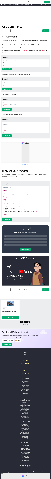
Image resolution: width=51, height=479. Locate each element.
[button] (29, 2)
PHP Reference (25, 412)
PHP (37, 4)
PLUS (25, 357)
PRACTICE (25, 370)
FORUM (20, 469)
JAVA (32, 4)
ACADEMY (29, 469)
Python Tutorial (25, 388)
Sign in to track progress (25, 290)
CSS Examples (25, 425)
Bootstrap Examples (24, 433)
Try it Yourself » (6, 69)
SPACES (25, 360)
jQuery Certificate (25, 455)
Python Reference (25, 408)
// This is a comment (11, 239)
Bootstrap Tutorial (25, 390)
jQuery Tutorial (25, 396)
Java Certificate (25, 456)
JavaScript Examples (25, 426)
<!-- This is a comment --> (13, 236)
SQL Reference (25, 406)
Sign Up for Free (7, 344)
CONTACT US (25, 373)
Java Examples (25, 436)
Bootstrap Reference (25, 410)
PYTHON (27, 4)
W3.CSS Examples (25, 432)
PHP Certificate (25, 453)
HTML (5, 4)
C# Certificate (26, 459)
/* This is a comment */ (12, 242)
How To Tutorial (25, 385)
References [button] (15, 2)
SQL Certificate (25, 451)
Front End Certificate (25, 449)
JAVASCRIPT (16, 4)
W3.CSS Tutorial (25, 389)
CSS (10, 4)
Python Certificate (25, 452)
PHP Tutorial (25, 392)
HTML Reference (25, 402)
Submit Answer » (25, 249)
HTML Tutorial (25, 381)
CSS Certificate (25, 447)
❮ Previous (6, 31)
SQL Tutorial (25, 386)
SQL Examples (25, 429)
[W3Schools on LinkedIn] (23, 322)
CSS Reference (25, 404)
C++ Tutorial (25, 394)
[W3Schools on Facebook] (27, 322)
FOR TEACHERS (25, 367)
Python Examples (25, 430)
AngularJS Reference (24, 416)
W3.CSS (41, 4)
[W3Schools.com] (25, 353)
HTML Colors (25, 413)
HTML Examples (24, 424)
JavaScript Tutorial (25, 384)
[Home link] (2, 2)
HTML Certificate (25, 445)
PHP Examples (25, 434)
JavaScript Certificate (25, 448)
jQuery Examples (25, 439)
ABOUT (24, 469)
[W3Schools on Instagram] (29, 322)
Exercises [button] (23, 2)
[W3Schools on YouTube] (21, 322)
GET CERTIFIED (25, 363)
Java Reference (24, 414)
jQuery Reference (25, 417)
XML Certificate (25, 460)
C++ (49, 4)
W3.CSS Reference (25, 409)
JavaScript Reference (25, 405)
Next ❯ (45, 31)
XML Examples (25, 437)
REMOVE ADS (25, 164)
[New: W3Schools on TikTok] (30, 322)
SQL (22, 4)
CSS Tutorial (25, 382)
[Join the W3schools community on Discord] (25, 322)
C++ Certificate (25, 457)
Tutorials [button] (8, 2)
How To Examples (25, 428)
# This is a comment (11, 245)
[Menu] (1, 5)
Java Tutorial (25, 393)
